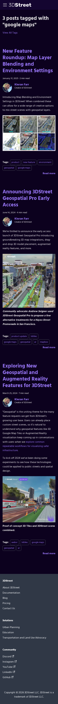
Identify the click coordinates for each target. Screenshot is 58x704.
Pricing (6, 603)
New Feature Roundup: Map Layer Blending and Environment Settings (28, 61)
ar (35, 342)
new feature (29, 162)
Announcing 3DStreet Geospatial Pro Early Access (27, 198)
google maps (24, 168)
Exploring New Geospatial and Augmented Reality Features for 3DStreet (27, 376)
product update (19, 336)
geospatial (9, 168)
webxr (14, 542)
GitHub (6, 677)
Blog (5, 598)
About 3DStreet (11, 587)
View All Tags (10, 33)
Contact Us (9, 608)
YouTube (7, 667)
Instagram (8, 662)
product (15, 162)
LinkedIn (7, 672)
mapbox (44, 342)
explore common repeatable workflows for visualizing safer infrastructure (26, 446)
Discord (7, 656)
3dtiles (34, 336)
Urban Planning (11, 627)
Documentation (11, 593)
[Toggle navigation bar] (5, 4)
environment (45, 162)
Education (8, 632)
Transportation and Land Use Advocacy (24, 638)
